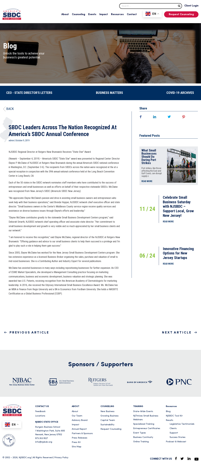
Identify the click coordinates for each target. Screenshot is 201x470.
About (65, 14)
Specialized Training (143, 424)
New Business (107, 411)
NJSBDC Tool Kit (174, 416)
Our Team (77, 416)
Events (92, 14)
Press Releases (79, 438)
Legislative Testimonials (182, 424)
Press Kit (76, 442)
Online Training (141, 442)
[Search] (179, 5)
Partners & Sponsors (82, 433)
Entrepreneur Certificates (146, 428)
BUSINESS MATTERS (109, 93)
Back (10, 109)
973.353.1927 (41, 438)
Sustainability (107, 425)
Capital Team (107, 420)
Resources (117, 14)
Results (169, 420)
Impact (103, 14)
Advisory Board (79, 420)
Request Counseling (181, 14)
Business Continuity (143, 437)
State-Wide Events (143, 411)
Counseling (78, 14)
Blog (168, 411)
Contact (132, 14)
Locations (40, 416)
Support (174, 433)
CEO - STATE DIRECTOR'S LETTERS (29, 93)
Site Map (76, 447)
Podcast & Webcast (176, 442)
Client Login (191, 6)
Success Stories (177, 437)
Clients (173, 428)
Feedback (40, 411)
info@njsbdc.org (43, 442)
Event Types (139, 433)
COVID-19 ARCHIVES (180, 93)
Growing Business (109, 416)
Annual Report (79, 429)
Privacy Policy (61, 457)
